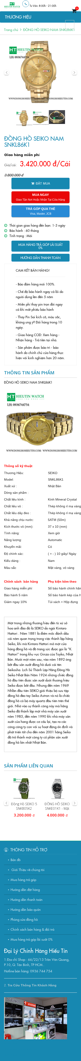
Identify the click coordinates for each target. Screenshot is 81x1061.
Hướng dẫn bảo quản (26, 909)
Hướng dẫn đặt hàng (25, 889)
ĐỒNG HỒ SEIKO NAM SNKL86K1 (49, 29)
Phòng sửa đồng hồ (24, 919)
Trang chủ (11, 29)
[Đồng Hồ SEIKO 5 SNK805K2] (24, 789)
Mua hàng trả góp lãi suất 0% (40, 246)
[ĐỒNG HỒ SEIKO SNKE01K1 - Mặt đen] (57, 789)
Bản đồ (15, 859)
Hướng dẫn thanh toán (40, 257)
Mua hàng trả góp (23, 879)
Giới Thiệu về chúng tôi (28, 869)
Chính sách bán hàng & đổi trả (32, 929)
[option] (40, 73)
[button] (6, 72)
